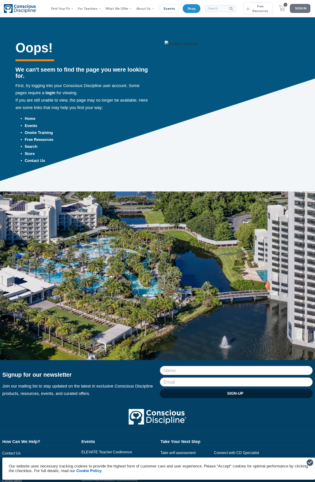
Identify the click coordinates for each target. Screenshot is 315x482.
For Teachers (88, 8)
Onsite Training (39, 132)
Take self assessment (178, 453)
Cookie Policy (88, 471)
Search (31, 146)
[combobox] (220, 8)
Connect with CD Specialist (236, 453)
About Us (143, 8)
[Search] (232, 8)
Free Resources (39, 139)
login (50, 93)
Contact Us (35, 160)
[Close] (310, 462)
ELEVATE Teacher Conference (106, 452)
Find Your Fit (60, 8)
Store (30, 154)
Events (169, 8)
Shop (191, 8)
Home (30, 118)
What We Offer (116, 8)
